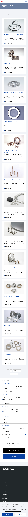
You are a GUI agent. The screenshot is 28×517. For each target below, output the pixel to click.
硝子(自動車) (18, 397)
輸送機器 (5, 394)
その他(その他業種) (20, 428)
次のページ (16, 370)
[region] (14, 509)
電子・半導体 (6, 383)
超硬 (4, 411)
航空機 (17, 399)
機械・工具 (6, 406)
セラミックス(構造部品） (8, 409)
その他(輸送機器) (6, 403)
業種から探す (5, 380)
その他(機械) (5, 414)
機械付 (17, 409)
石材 (4, 420)
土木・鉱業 (5, 422)
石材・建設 (6, 417)
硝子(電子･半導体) (19, 386)
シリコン (5, 386)
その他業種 (6, 425)
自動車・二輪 (6, 397)
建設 (17, 420)
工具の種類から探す (7, 431)
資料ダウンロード (14, 450)
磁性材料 (5, 388)
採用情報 (5, 495)
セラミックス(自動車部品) (8, 400)
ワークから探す (6, 438)
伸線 (17, 388)
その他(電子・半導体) (7, 391)
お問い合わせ (14, 456)
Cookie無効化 (20, 514)
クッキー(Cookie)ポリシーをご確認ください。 (13, 511)
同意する (7, 514)
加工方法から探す (6, 434)
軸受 (17, 411)
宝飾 (4, 428)
